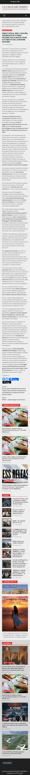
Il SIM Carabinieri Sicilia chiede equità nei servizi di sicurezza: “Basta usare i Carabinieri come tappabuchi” (15, 473)
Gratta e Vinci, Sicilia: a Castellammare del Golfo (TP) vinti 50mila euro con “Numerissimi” (15, 445)
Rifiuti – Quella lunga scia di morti (13, 399)
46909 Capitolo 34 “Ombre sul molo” (6, 543)
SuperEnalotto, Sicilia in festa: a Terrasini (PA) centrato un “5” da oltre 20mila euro (15, 417)
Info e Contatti (7, 763)
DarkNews (10, 773)
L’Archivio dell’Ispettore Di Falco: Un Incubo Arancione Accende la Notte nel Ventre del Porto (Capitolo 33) (6, 563)
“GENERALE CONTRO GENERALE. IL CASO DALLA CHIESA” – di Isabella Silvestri (6, 573)
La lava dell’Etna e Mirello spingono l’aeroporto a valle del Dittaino (15, 740)
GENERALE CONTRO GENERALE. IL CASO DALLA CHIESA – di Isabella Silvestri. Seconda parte (6, 553)
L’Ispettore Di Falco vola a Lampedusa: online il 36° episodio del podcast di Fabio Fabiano (6, 502)
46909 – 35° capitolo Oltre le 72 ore (6, 522)
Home (4, 21)
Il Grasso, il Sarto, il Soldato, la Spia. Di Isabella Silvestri (6, 512)
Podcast (6, 719)
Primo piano (11, 662)
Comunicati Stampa (7, 30)
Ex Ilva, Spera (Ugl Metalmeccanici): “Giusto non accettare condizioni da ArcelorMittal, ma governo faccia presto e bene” (14, 390)
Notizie (5, 662)
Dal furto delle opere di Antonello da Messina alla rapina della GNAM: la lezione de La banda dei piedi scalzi (15, 655)
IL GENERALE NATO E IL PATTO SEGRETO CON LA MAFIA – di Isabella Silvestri (6, 533)
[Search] (25, 15)
